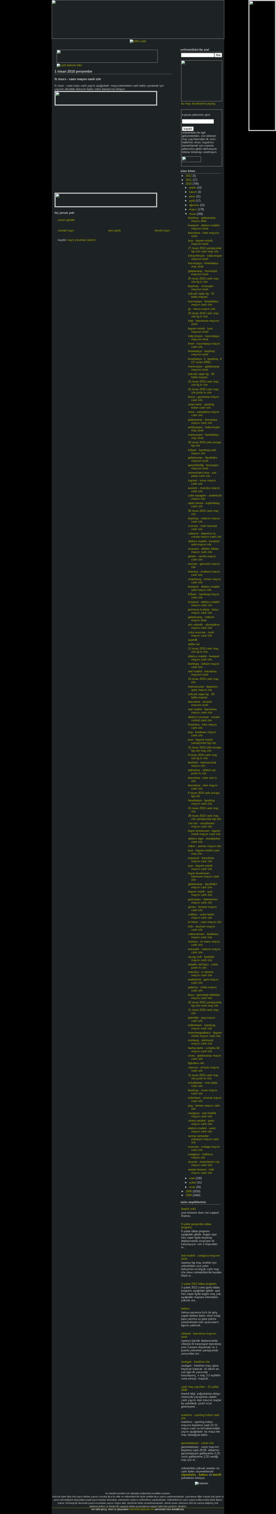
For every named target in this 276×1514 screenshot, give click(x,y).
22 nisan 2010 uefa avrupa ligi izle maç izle (204, 749)
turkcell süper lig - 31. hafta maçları (201, 295)
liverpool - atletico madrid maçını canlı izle (203, 603)
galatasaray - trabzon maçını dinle (201, 618)
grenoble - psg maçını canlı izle (201, 1019)
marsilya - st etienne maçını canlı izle (200, 973)
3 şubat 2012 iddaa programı (199, 1283)
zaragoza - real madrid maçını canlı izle (202, 1114)
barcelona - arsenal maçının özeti (200, 703)
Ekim (192, 196)
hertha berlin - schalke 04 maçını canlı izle (204, 1049)
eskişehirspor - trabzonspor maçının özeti (205, 257)
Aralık (193, 187)
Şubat (193, 1182)
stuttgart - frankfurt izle (195, 1361)
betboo (185, 1308)
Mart (192, 1178)
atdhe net (194, 644)
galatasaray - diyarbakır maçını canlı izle (202, 885)
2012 (189, 175)
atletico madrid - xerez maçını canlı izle (202, 1130)
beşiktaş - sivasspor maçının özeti (200, 287)
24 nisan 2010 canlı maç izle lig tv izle (203, 315)
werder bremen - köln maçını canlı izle (201, 1171)
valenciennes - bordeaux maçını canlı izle (203, 935)
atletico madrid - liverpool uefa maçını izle (203, 543)
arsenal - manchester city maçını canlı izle (204, 1163)
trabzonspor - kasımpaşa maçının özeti (203, 337)
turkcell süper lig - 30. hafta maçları (201, 375)
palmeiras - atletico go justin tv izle (202, 771)
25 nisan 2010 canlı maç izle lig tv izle (203, 280)
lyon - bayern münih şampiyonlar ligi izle (202, 741)
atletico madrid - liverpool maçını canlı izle (203, 658)
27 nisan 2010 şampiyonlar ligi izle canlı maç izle (204, 250)
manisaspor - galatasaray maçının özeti (204, 368)
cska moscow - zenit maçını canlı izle (201, 634)
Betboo (203, 1474)
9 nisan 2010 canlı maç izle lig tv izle (202, 756)
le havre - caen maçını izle (204, 922)
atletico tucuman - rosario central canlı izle (204, 718)
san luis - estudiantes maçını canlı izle (201, 825)
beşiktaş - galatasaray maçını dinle (202, 219)
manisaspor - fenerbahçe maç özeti (203, 436)
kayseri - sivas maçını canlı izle (202, 482)
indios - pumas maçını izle (204, 846)
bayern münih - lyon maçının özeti (200, 330)
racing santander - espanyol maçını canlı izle (203, 1139)
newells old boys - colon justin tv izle (203, 966)
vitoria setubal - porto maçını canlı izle (201, 1122)
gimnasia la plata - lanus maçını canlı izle (203, 611)
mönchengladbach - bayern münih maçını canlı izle (205, 1034)
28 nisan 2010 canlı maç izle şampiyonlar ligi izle (204, 817)
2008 (189, 1195)
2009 (189, 1191)
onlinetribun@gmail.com (141, 1509)
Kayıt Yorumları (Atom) (81, 240)
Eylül (192, 200)
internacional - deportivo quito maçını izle (203, 688)
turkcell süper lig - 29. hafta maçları (201, 696)
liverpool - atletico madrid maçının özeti (203, 227)
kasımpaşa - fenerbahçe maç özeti (203, 265)
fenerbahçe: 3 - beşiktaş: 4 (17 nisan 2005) (204, 360)
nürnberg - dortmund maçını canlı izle (200, 1042)
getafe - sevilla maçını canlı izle (202, 558)
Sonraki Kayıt (66, 230)
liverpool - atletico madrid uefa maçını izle (203, 588)
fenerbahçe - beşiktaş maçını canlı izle (201, 802)
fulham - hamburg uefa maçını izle (202, 451)
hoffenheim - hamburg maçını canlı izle (201, 1027)
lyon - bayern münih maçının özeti (200, 242)
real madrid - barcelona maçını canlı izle (202, 711)
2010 (189, 183)
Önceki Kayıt (162, 230)
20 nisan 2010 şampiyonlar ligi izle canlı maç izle (204, 1004)
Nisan (193, 213)
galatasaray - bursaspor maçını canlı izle (202, 421)
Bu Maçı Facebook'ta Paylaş (198, 103)
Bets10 (217, 1474)
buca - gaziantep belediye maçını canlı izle (204, 996)
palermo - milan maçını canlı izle (202, 989)
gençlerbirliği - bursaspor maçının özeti (203, 467)
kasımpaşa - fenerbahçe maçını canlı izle (203, 303)
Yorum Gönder (66, 220)
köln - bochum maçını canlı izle (201, 928)
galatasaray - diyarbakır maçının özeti (202, 459)
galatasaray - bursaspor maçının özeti (202, 272)
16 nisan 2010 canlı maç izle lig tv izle (203, 383)
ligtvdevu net (196, 1063)
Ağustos (194, 205)
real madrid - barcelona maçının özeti (202, 673)
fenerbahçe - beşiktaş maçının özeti (201, 353)
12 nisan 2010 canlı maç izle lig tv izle (203, 650)
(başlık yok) (188, 1208)
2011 (189, 179)
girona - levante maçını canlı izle (202, 908)
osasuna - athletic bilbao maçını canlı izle (203, 550)
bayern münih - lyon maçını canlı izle (200, 893)
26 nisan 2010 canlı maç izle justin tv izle (203, 391)
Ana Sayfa (114, 230)
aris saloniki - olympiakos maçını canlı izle (204, 626)
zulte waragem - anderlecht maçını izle (205, 497)
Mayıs (193, 209)
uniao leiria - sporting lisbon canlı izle (201, 406)
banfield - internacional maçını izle (202, 764)
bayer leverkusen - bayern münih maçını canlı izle (204, 832)
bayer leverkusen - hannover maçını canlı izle (203, 876)
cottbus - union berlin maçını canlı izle (201, 916)
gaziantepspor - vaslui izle (197, 1443)
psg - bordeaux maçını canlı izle (202, 733)
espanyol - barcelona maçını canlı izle (201, 859)
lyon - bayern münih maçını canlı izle (200, 867)
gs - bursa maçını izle (201, 309)
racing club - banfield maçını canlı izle (201, 958)
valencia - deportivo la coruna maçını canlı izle (204, 535)
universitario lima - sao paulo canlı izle (202, 474)
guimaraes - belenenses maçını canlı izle (203, 901)
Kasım (193, 192)
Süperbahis (188, 1474)
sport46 (192, 639)
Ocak (192, 1187)
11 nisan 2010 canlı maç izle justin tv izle (203, 1077)
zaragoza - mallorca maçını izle (200, 1156)
